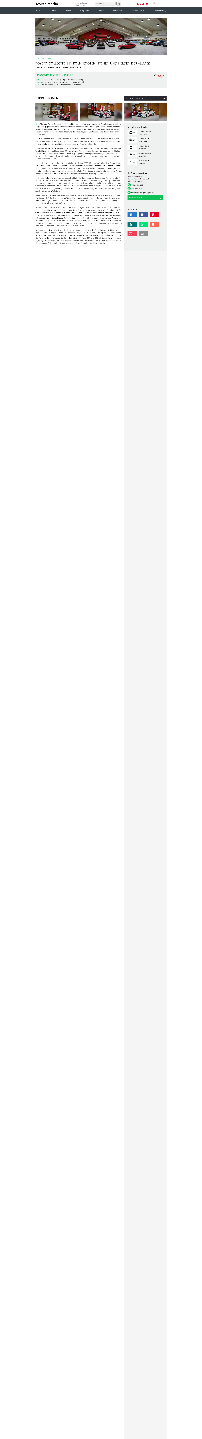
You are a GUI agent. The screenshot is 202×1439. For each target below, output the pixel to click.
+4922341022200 (137, 185)
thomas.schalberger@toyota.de (142, 192)
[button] (133, 216)
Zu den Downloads (135, 98)
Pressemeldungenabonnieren (80, 4)
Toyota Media (46, 3)
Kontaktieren (135, 197)
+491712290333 (136, 189)
